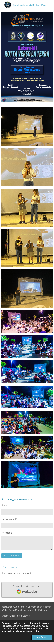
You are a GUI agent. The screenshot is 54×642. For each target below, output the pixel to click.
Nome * (5, 505)
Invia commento (11, 555)
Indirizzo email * (9, 519)
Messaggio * (7, 532)
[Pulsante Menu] (51, 5)
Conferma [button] (41, 637)
